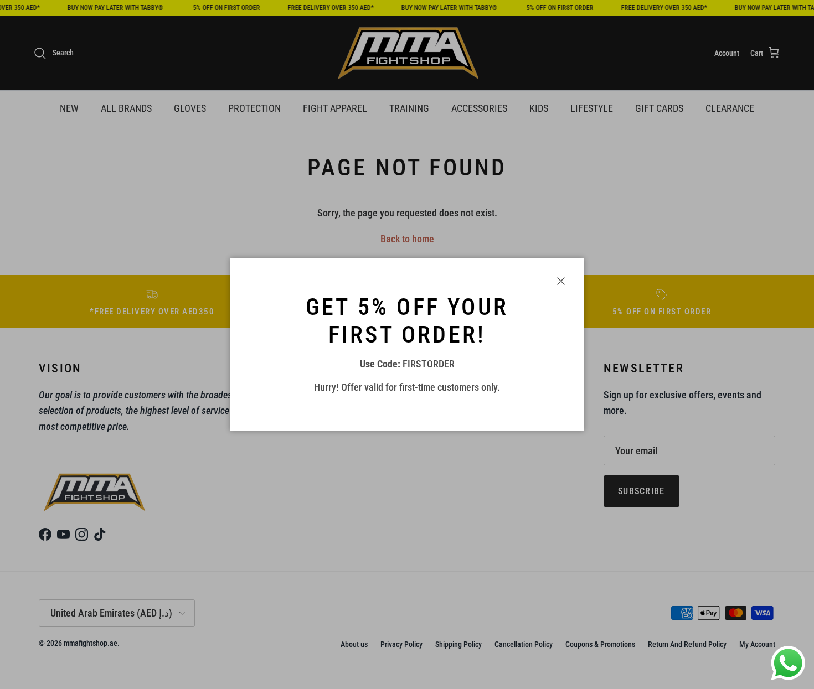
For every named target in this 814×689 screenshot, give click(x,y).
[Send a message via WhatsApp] (788, 663)
